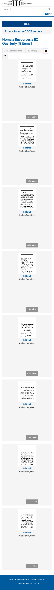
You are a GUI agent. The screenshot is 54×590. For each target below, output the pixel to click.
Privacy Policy (39, 579)
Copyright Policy (24, 584)
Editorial (27, 83)
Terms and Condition (19, 579)
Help (36, 584)
